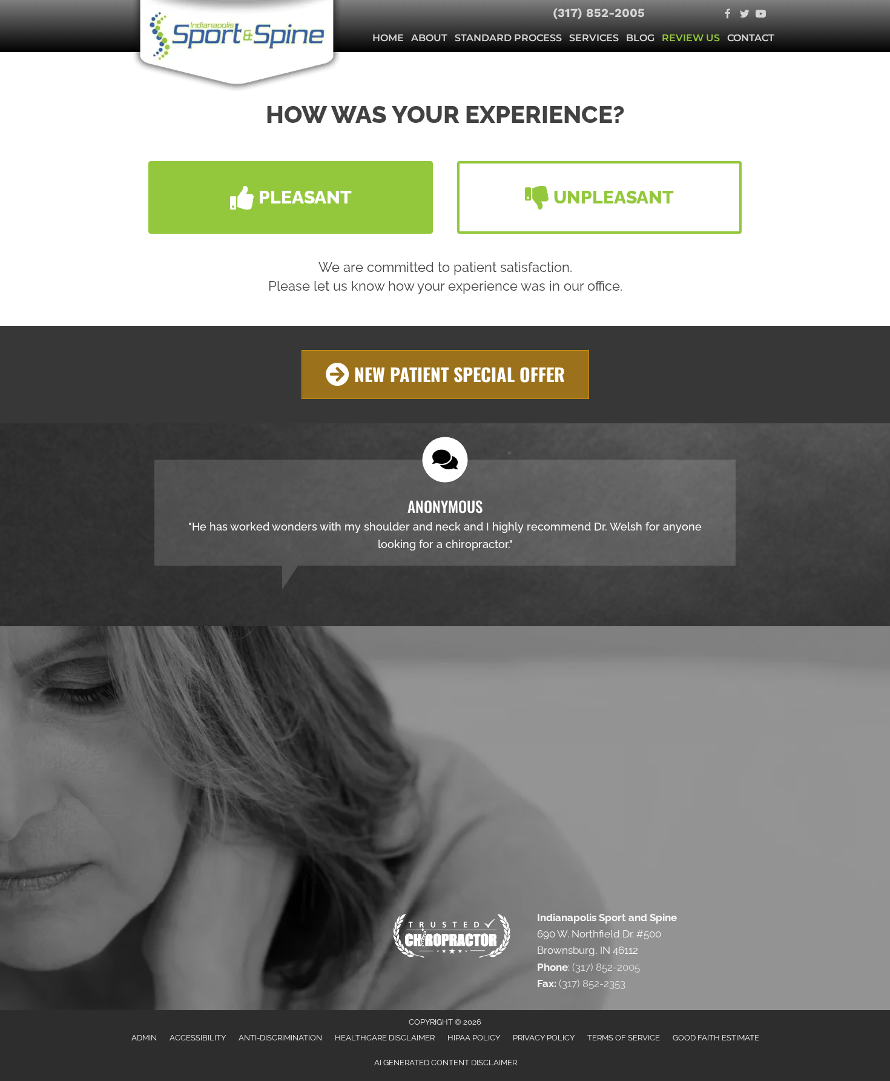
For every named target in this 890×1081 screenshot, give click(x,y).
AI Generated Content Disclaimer (445, 1062)
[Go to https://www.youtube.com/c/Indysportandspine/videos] (761, 15)
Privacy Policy (544, 1037)
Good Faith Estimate (716, 1037)
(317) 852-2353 (592, 983)
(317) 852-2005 (598, 12)
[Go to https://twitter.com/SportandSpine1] (744, 15)
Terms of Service (623, 1037)
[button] (290, 197)
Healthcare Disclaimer (385, 1037)
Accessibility (198, 1037)
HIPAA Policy (473, 1037)
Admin (144, 1037)
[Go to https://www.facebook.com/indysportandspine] (728, 15)
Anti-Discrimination (280, 1037)
